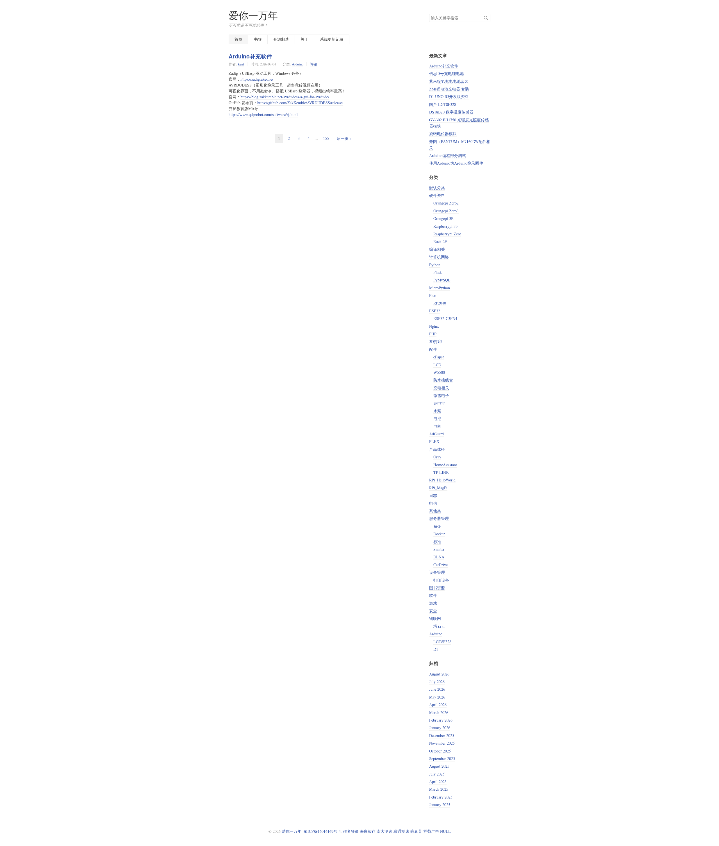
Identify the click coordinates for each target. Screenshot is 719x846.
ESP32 (434, 310)
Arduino (297, 64)
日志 (433, 495)
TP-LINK (441, 472)
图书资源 (437, 587)
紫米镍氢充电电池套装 (448, 81)
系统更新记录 (331, 39)
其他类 (435, 510)
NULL (445, 831)
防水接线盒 (443, 380)
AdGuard (436, 433)
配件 (433, 349)
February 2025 (440, 797)
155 (326, 138)
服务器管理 (439, 518)
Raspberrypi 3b (445, 226)
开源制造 (281, 39)
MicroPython (439, 287)
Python (434, 264)
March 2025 (438, 789)
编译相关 (437, 249)
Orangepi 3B (443, 218)
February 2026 (440, 720)
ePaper (438, 357)
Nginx (434, 326)
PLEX (434, 441)
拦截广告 (431, 831)
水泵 (437, 410)
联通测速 (401, 831)
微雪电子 (441, 395)
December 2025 (441, 735)
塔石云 (439, 626)
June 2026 (437, 689)
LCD (437, 364)
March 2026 (438, 712)
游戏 (433, 603)
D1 (435, 649)
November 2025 (442, 743)
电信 (433, 503)
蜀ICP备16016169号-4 (322, 831)
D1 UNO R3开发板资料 (449, 96)
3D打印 (435, 341)
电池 (437, 418)
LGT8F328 (442, 641)
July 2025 (437, 774)
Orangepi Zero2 (446, 203)
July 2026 (437, 681)
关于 (304, 39)
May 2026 (437, 697)
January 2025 (439, 804)
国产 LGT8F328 (442, 104)
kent (241, 64)
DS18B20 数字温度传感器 (451, 112)
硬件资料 (437, 195)
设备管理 (437, 572)
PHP (432, 333)
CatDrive (440, 564)
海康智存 (368, 831)
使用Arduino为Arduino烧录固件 (456, 163)
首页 (238, 39)
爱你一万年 (253, 15)
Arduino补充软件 (250, 56)
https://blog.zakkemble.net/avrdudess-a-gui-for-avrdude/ (284, 96)
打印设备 (441, 580)
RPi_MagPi (438, 487)
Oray (437, 457)
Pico (432, 295)
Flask (437, 272)
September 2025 (442, 758)
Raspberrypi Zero (447, 233)
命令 (437, 526)
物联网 (435, 618)
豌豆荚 (416, 831)
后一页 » (344, 138)
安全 (433, 610)
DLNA (438, 557)
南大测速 (384, 831)
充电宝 (439, 403)
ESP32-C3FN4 (445, 318)
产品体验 (437, 449)
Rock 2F (440, 241)
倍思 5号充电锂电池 (446, 73)
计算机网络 (439, 257)
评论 (313, 64)
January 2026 (439, 727)
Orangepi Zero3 (446, 210)
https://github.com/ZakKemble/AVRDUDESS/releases (300, 102)
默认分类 (437, 187)
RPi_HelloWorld (442, 480)
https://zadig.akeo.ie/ (256, 79)
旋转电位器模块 (443, 133)
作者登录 (351, 831)
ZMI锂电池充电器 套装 (449, 89)
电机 (437, 426)
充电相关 (441, 387)
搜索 (486, 18)
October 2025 (440, 751)
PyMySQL (441, 280)
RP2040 (439, 303)
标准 (437, 541)
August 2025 (439, 766)
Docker (439, 533)
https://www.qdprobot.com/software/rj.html (263, 114)
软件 (433, 595)
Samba (438, 549)
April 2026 (438, 704)
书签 (258, 39)
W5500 (439, 372)
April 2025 (438, 781)
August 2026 (439, 674)
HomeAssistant (445, 464)
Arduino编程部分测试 (447, 155)
